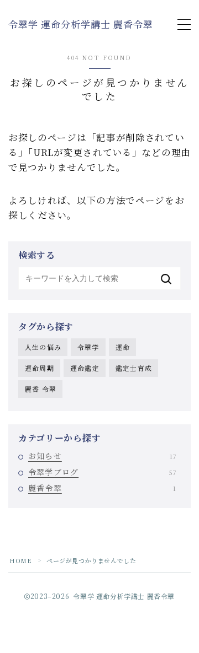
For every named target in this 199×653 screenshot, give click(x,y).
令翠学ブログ (102, 471)
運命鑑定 (85, 368)
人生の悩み (43, 347)
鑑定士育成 (134, 368)
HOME (20, 560)
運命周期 (39, 368)
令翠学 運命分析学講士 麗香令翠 (80, 24)
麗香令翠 (102, 487)
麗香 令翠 (40, 388)
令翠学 (88, 347)
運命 (123, 347)
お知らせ (102, 455)
